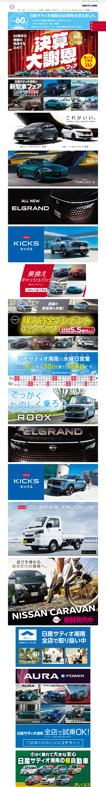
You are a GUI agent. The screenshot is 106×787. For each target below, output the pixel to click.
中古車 (23, 10)
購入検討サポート (56, 10)
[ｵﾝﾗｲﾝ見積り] (104, 26)
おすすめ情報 (40, 10)
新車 (19, 10)
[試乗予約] (104, 23)
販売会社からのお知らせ (77, 10)
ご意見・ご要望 (95, 1)
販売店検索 (47, 10)
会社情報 (89, 1)
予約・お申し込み (66, 10)
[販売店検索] (104, 29)
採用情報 (84, 1)
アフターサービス (31, 10)
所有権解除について (89, 10)
